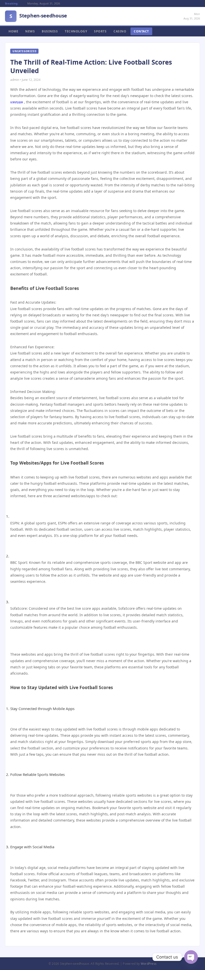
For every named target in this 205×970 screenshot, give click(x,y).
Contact (141, 31)
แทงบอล (16, 102)
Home (13, 31)
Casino (120, 31)
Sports (100, 31)
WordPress (149, 964)
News (30, 31)
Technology (76, 31)
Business (50, 31)
